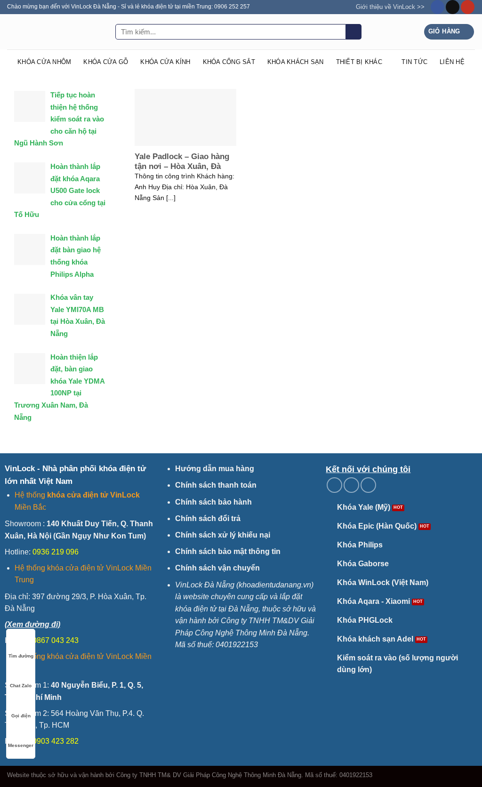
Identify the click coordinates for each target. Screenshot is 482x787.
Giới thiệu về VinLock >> (390, 6)
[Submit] (354, 32)
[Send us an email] (452, 7)
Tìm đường (20, 656)
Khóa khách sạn (295, 61)
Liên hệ (452, 61)
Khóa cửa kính (165, 61)
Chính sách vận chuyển (217, 568)
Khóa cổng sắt (229, 61)
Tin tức (414, 61)
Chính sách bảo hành (213, 502)
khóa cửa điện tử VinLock (93, 495)
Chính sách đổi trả (208, 518)
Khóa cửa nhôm (44, 61)
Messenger (20, 745)
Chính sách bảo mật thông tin (228, 551)
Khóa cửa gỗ (105, 61)
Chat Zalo (21, 685)
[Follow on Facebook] (437, 7)
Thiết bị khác (359, 61)
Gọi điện (21, 715)
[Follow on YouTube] (467, 7)
